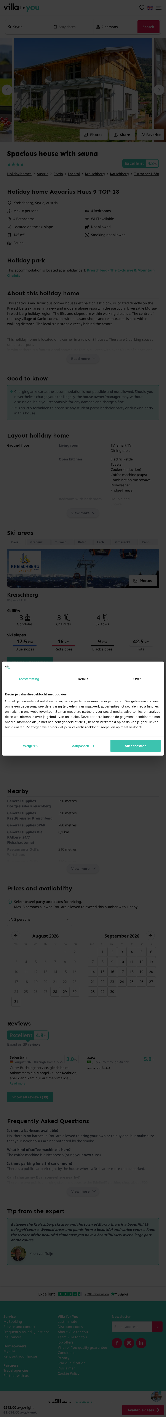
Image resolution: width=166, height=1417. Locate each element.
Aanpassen (80, 746)
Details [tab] (83, 679)
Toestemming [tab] (29, 679)
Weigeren (30, 746)
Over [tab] (137, 679)
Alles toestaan (135, 746)
